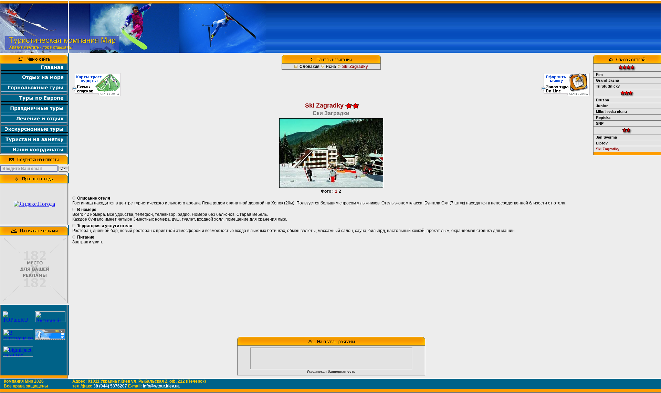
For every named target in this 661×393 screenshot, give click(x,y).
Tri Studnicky (608, 86)
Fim (599, 74)
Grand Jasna (607, 80)
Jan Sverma (606, 137)
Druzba (602, 100)
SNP (600, 123)
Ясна (331, 66)
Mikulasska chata (611, 112)
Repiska (603, 117)
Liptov (602, 143)
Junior (602, 106)
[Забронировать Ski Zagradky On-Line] (565, 94)
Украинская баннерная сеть (331, 371)
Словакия (309, 66)
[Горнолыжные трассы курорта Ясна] (96, 94)
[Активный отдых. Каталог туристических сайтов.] (50, 320)
